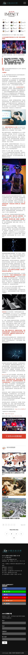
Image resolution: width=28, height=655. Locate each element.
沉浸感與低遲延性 (20, 87)
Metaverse (4, 374)
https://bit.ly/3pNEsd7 (20, 409)
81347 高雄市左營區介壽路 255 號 (11, 555)
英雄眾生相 (5, 497)
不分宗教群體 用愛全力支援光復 (11, 518)
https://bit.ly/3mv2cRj (16, 416)
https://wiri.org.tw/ (9, 413)
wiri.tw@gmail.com (12, 559)
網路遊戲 (4, 311)
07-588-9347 (8, 557)
